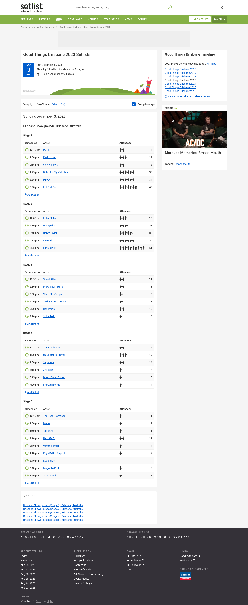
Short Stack (49, 475)
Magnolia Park (51, 468)
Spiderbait (49, 316)
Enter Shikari (50, 218)
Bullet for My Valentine (55, 172)
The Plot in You (51, 347)
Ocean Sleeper (51, 445)
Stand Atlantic (51, 279)
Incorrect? (211, 64)
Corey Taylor (50, 233)
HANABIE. (49, 438)
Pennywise (49, 225)
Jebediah (48, 369)
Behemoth (49, 308)
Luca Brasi (49, 460)
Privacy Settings (83, 583)
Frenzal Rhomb (51, 384)
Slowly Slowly (50, 164)
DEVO (46, 179)
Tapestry (48, 430)
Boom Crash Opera (54, 377)
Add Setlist (33, 194)
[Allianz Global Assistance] (185, 575)
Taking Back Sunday (54, 301)
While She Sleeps (52, 294)
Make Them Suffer (53, 286)
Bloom (46, 423)
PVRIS (46, 149)
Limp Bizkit (49, 247)
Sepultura (48, 362)
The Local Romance (54, 415)
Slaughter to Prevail (54, 354)
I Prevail (47, 240)
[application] (194, 129)
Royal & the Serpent (54, 453)
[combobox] (124, 7)
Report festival (30, 91)
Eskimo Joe (49, 157)
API (129, 569)
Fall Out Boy (50, 187)
